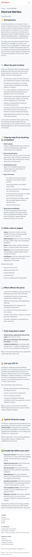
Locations (3, 517)
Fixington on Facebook (7, 542)
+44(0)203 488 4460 (6, 540)
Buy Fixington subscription (8, 530)
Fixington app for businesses (8, 529)
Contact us (4, 538)
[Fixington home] (5, 2)
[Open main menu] (29, 2)
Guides (3, 522)
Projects (3, 8)
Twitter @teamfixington (7, 544)
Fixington (3, 552)
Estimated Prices (5, 519)
